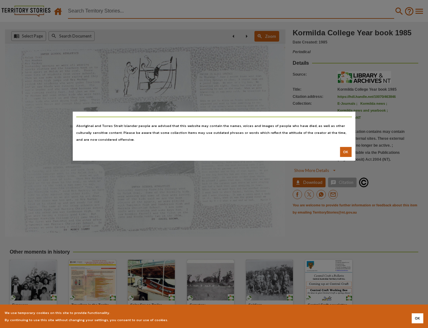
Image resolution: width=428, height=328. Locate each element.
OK (345, 152)
